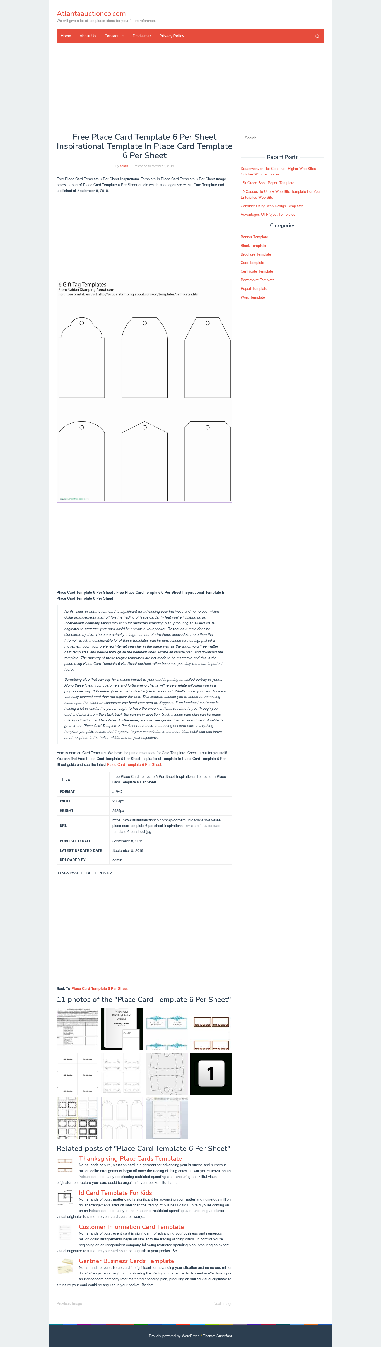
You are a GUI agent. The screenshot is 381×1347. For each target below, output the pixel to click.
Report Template (254, 288)
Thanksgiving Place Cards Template (130, 1158)
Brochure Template (256, 254)
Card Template (252, 262)
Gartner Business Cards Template (126, 1261)
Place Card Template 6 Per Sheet (134, 764)
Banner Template (254, 236)
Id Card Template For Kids (115, 1193)
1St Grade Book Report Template (267, 182)
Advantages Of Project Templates (268, 214)
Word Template (253, 297)
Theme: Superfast (217, 1335)
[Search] (317, 36)
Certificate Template (257, 271)
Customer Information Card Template (131, 1227)
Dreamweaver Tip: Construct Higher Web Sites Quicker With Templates (278, 171)
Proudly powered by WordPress (174, 1335)
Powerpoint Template (257, 279)
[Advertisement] (190, 88)
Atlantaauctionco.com (91, 13)
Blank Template (253, 245)
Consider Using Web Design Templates (272, 205)
